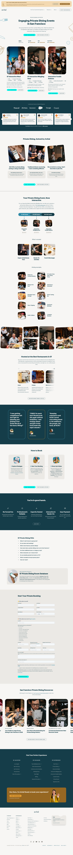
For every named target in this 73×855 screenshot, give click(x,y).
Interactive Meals (56, 769)
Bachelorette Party (31, 830)
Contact (44, 845)
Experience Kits (56, 781)
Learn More (41, 90)
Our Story (36, 523)
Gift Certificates (30, 835)
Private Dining (56, 766)
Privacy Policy (57, 845)
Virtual (17, 837)
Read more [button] (5, 123)
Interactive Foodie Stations (54, 77)
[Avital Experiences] (4, 10)
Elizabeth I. (52, 433)
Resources (49, 9)
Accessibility (50, 845)
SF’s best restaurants (40, 205)
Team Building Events (36, 764)
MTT (28, 845)
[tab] (36, 541)
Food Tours (55, 764)
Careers (8, 829)
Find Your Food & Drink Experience (37, 9)
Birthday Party (36, 771)
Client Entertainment (36, 766)
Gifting (36, 776)
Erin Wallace (43, 115)
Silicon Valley (18, 834)
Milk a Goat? (63, 845)
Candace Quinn (61, 115)
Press (8, 827)
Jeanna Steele (27, 115)
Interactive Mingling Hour (56, 771)
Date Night (36, 774)
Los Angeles (16, 764)
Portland (17, 829)
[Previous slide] (2, 337)
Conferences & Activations (36, 769)
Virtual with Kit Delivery (47, 819)
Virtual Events (17, 771)
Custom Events (56, 776)
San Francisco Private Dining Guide (41, 693)
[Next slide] (70, 337)
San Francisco (17, 769)
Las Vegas (17, 824)
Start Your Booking (65, 9)
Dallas (17, 821)
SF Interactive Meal (14, 76)
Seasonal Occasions (36, 779)
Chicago (17, 819)
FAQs (7, 824)
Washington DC (18, 835)
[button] (71, 119)
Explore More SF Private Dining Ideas (36, 739)
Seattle (17, 832)
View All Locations (16, 774)
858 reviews (45, 126)
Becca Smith (9, 115)
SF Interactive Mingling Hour (35, 77)
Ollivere (23, 845)
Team (8, 821)
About (55, 9)
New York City (17, 766)
